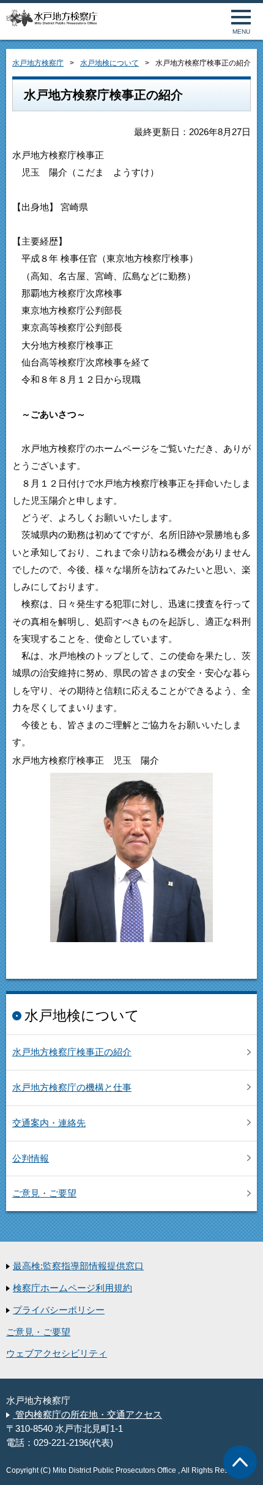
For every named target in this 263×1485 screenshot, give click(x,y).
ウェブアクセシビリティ (56, 1353)
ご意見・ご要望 (44, 1193)
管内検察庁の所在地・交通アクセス (87, 1415)
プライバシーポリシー (59, 1310)
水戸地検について (109, 63)
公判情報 (30, 1158)
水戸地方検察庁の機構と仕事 (72, 1088)
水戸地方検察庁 (38, 63)
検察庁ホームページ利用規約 (72, 1288)
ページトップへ (240, 1462)
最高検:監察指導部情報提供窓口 (78, 1266)
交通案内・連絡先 (49, 1123)
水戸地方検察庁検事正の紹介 (72, 1052)
